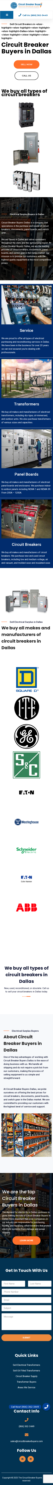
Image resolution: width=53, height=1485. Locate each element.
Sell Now (26, 64)
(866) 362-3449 (26, 1426)
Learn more (26, 1240)
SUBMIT (26, 1338)
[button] (46, 1407)
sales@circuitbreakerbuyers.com (26, 1441)
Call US (26, 75)
